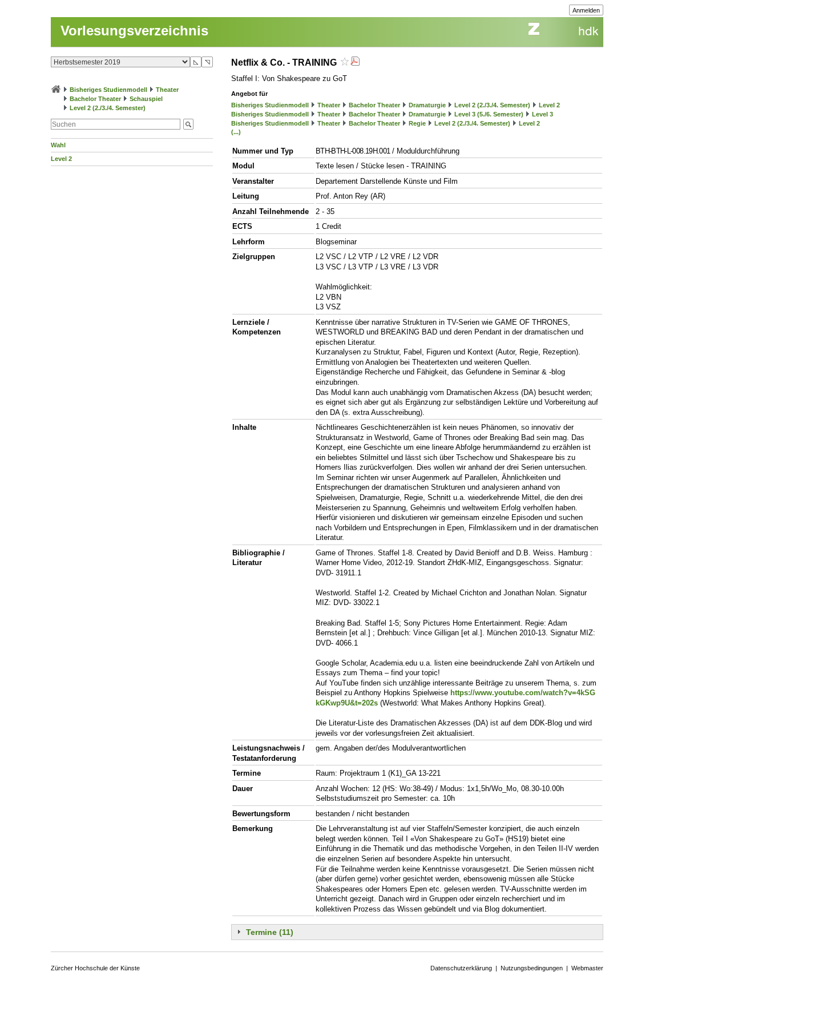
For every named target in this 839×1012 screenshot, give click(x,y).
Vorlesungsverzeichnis (134, 30)
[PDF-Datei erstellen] (355, 62)
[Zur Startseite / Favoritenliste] (56, 89)
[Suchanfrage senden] (188, 124)
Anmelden (586, 10)
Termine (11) (269, 932)
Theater (167, 89)
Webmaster (587, 968)
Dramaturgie (427, 105)
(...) (236, 131)
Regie (417, 123)
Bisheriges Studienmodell (108, 89)
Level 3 (542, 114)
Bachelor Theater (95, 98)
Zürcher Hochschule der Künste (95, 968)
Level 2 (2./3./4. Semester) (108, 107)
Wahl (58, 145)
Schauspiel (146, 98)
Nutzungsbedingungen (532, 968)
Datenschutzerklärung (461, 968)
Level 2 (61, 158)
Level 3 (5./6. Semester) (488, 114)
